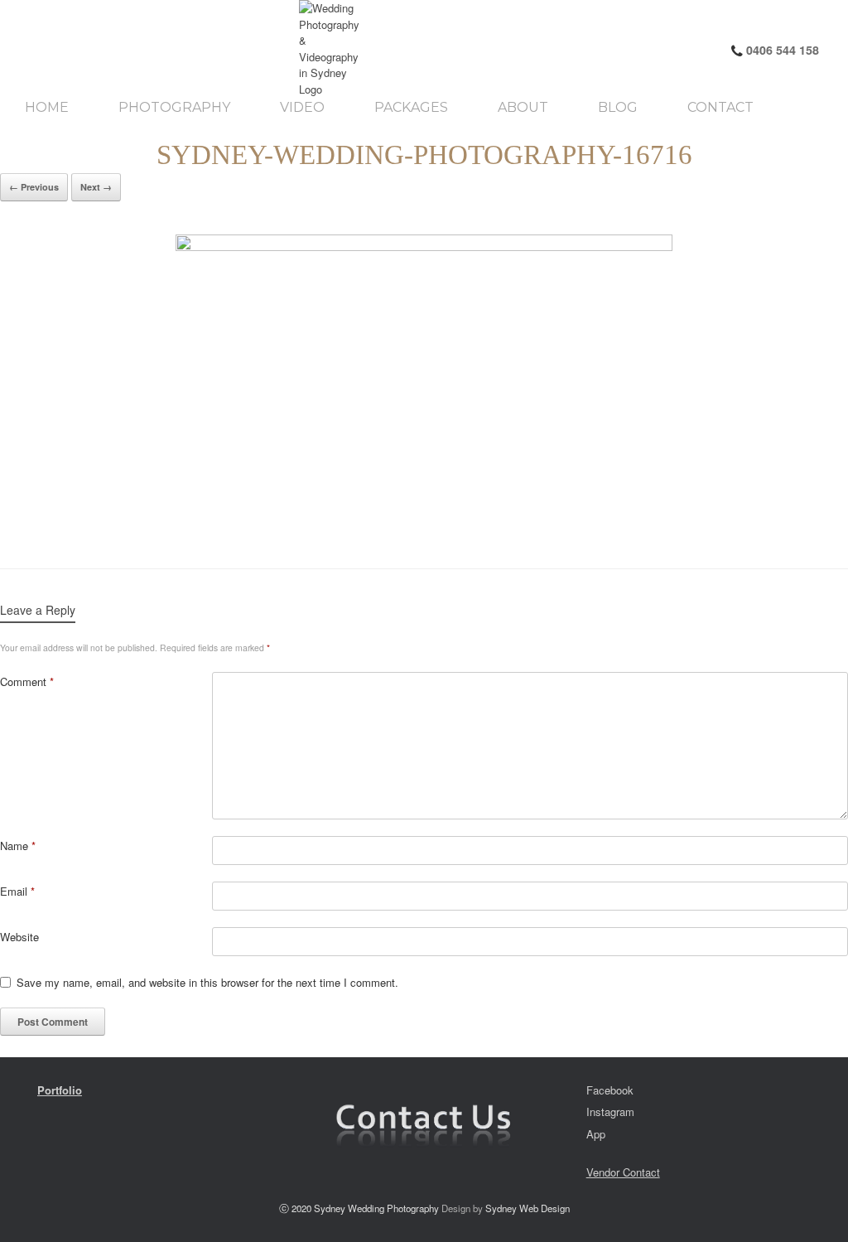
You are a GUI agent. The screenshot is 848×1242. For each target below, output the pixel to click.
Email (17, 891)
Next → (96, 187)
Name (18, 845)
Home (47, 107)
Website (19, 937)
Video (302, 107)
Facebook (610, 1090)
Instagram (610, 1111)
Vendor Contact (623, 1172)
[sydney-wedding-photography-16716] (424, 384)
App (595, 1134)
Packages (411, 107)
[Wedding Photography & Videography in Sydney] (164, 48)
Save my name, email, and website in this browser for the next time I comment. (207, 982)
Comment (27, 681)
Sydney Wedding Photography (376, 1208)
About (523, 107)
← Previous (34, 187)
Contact (720, 107)
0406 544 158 (781, 49)
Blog (618, 107)
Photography (174, 107)
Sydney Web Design (527, 1208)
